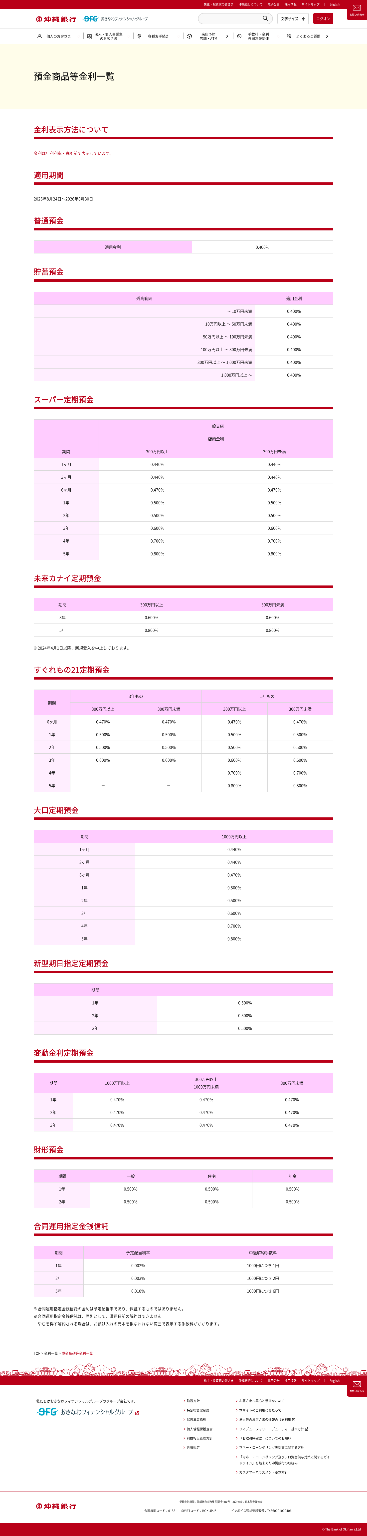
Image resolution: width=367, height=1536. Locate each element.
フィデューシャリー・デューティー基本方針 (271, 1428)
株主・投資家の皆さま (219, 4)
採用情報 (291, 4)
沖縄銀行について (251, 4)
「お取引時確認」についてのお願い (265, 1438)
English (335, 1380)
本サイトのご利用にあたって (260, 1410)
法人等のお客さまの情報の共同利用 (265, 1419)
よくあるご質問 (308, 36)
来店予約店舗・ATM (208, 36)
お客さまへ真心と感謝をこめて (262, 1400)
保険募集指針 (196, 1419)
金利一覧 (51, 1353)
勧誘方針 (193, 1400)
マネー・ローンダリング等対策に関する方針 (271, 1447)
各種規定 (193, 1447)
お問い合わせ (357, 15)
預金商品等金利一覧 (77, 1353)
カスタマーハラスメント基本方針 (263, 1472)
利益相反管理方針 (200, 1438)
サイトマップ (311, 4)
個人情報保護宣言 (200, 1428)
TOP (37, 1353)
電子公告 (274, 4)
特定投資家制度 (198, 1410)
